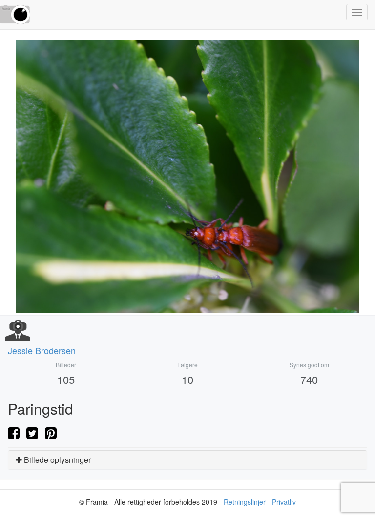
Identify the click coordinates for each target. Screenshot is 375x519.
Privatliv (284, 502)
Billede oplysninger (56, 459)
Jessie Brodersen (42, 350)
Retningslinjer (245, 502)
